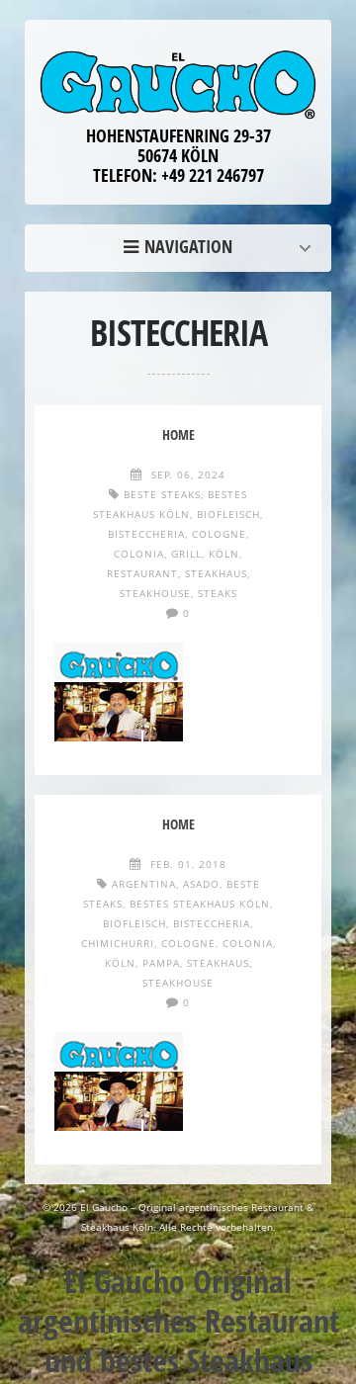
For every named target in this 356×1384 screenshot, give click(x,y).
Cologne (219, 534)
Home (183, 246)
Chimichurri (117, 943)
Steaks (217, 593)
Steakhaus (216, 573)
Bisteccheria (146, 534)
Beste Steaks (162, 494)
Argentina (144, 884)
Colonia (139, 554)
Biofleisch (228, 514)
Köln (224, 554)
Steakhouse (155, 593)
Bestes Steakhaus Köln (200, 903)
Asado (201, 884)
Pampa (161, 963)
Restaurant (142, 573)
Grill (186, 554)
